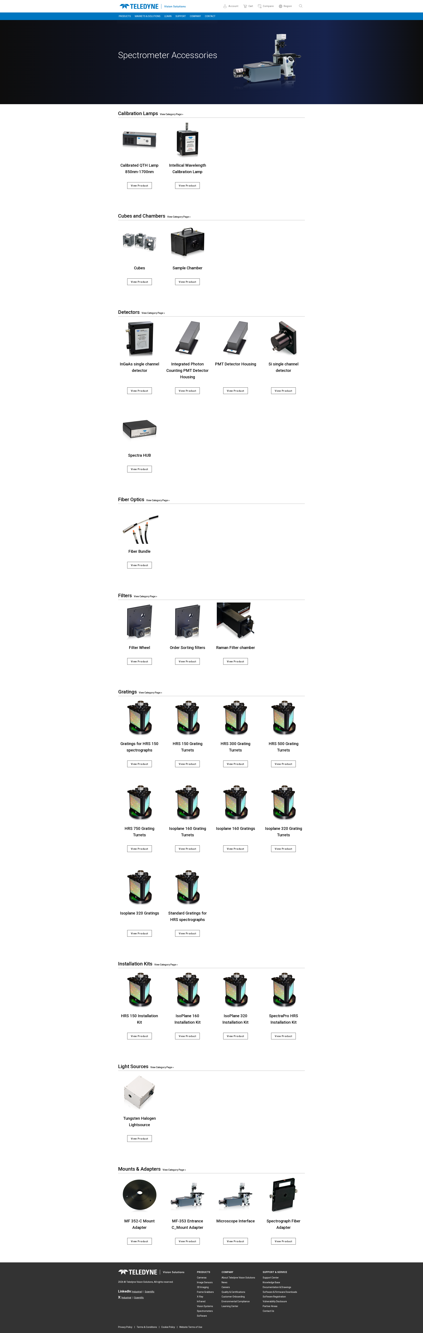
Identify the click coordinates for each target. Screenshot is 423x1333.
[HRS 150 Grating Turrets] (187, 717)
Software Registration (274, 1296)
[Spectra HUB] (139, 429)
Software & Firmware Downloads (280, 1292)
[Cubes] (139, 241)
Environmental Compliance (236, 1301)
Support (180, 16)
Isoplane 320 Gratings (139, 913)
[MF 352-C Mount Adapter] (139, 1194)
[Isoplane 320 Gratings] (139, 887)
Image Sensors (205, 1282)
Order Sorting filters (187, 647)
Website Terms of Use (190, 1327)
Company (195, 16)
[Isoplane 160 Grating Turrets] (187, 802)
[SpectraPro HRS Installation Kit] (283, 989)
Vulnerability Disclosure (275, 1301)
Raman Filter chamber (235, 647)
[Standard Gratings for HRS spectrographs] (187, 887)
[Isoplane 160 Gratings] (235, 802)
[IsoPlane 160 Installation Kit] (187, 989)
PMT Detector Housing (235, 364)
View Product (139, 185)
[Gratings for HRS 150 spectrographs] (139, 717)
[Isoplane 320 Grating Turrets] (283, 802)
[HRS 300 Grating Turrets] (235, 717)
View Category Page (171, 114)
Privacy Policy (125, 1327)
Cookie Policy (168, 1327)
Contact (210, 16)
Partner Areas (270, 1306)
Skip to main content (211, 3)
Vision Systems (205, 1306)
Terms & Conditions (147, 1327)
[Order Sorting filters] (187, 621)
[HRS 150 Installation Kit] (139, 989)
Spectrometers (205, 1311)
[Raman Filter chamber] (235, 621)
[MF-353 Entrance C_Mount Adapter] (187, 1194)
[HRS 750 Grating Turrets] (139, 802)
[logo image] (152, 5)
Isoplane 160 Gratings (235, 828)
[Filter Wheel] (139, 621)
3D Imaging (203, 1287)
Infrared (201, 1301)
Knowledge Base (271, 1282)
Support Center (271, 1277)
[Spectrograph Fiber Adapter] (283, 1194)
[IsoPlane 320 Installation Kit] (235, 989)
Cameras (202, 1277)
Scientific (149, 1291)
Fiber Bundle (139, 551)
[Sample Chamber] (187, 241)
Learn (168, 16)
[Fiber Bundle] (139, 525)
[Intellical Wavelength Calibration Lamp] (187, 139)
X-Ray (200, 1296)
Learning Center (230, 1306)
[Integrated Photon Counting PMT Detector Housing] (187, 337)
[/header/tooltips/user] (225, 6)
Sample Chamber (187, 268)
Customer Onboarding (233, 1296)
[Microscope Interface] (235, 1194)
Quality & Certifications (233, 1292)
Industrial (137, 1291)
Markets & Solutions (147, 16)
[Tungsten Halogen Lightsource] (139, 1092)
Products (125, 16)
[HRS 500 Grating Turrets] (283, 717)
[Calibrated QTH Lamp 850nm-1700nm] (139, 139)
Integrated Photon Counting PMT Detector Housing (187, 370)
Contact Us (268, 1311)
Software (202, 1315)
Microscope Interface (235, 1221)
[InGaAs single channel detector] (139, 337)
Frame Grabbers (205, 1292)
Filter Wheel (139, 647)
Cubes (139, 268)
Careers (226, 1287)
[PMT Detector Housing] (235, 337)
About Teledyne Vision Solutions (238, 1277)
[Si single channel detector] (283, 337)
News (224, 1282)
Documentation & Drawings (277, 1287)
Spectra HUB (139, 455)
